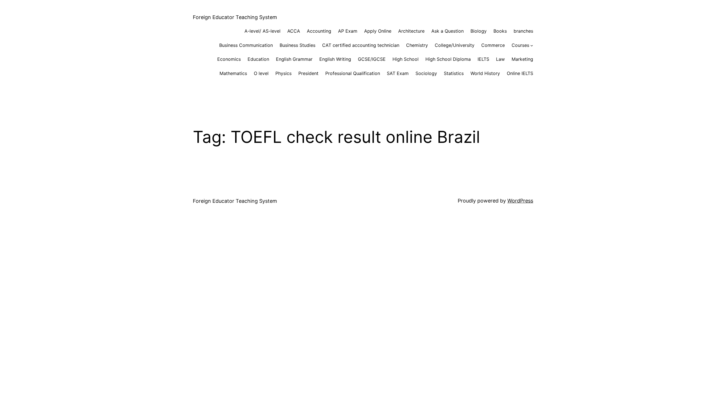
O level (261, 73)
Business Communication (246, 45)
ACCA (293, 31)
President (308, 73)
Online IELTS (520, 73)
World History (485, 73)
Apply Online (377, 31)
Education (258, 59)
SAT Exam (398, 73)
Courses (520, 45)
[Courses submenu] (531, 45)
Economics (229, 59)
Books (500, 31)
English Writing (335, 59)
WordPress (520, 201)
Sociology (426, 73)
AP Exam (347, 31)
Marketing (522, 59)
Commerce (493, 45)
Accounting (319, 31)
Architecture (411, 31)
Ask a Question (447, 31)
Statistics (454, 73)
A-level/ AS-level (262, 31)
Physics (283, 73)
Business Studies (297, 45)
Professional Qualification (352, 73)
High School (405, 59)
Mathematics (233, 73)
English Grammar (294, 59)
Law (500, 59)
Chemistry (417, 45)
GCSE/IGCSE (372, 59)
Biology (478, 31)
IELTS (483, 59)
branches (523, 31)
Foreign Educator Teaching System (235, 17)
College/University (454, 45)
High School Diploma (448, 59)
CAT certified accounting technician (360, 45)
